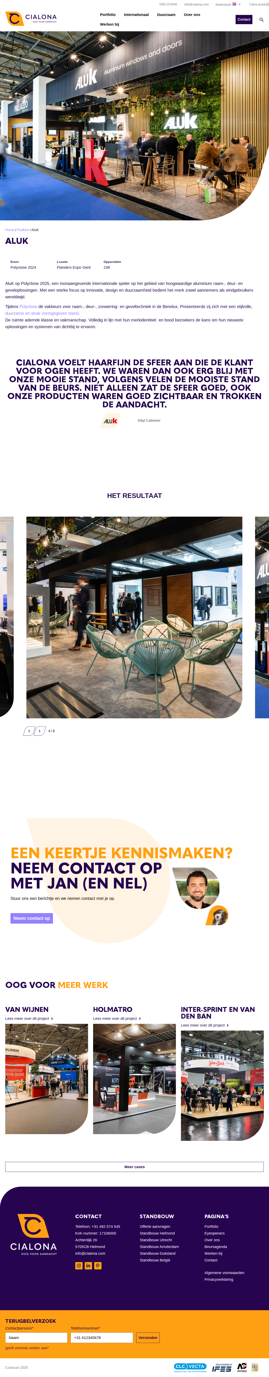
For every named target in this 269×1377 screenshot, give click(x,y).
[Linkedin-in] (88, 1265)
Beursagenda (215, 1247)
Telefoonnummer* (85, 1328)
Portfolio (108, 15)
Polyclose (29, 306)
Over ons (192, 15)
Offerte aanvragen (155, 1226)
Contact (211, 1260)
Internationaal (136, 15)
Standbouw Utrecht (156, 1240)
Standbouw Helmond (157, 1233)
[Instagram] (79, 1265)
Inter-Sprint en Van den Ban (218, 1013)
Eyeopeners (214, 1233)
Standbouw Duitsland (157, 1253)
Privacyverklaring (218, 1279)
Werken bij (109, 24)
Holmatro (112, 1010)
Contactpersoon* (19, 1328)
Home (9, 230)
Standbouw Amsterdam (159, 1247)
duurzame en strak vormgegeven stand (42, 313)
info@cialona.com (90, 1253)
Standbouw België (155, 1260)
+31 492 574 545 (106, 1226)
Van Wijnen (27, 1010)
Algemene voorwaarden (224, 1273)
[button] (228, 4)
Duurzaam (166, 15)
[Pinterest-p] (98, 1265)
